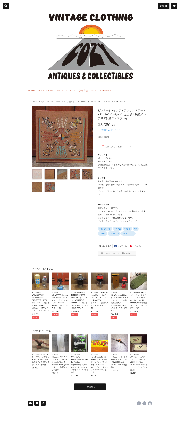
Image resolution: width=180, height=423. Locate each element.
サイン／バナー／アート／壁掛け (60, 102)
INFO (41, 90)
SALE (93, 90)
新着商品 (83, 90)
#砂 (135, 229)
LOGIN (163, 6)
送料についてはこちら (110, 130)
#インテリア (114, 233)
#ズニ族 (118, 229)
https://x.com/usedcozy (144, 403)
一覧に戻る (90, 386)
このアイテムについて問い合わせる (118, 253)
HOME (31, 90)
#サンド (127, 229)
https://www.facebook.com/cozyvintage (139, 403)
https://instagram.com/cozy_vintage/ (150, 403)
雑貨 (42, 102)
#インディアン (105, 229)
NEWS (49, 90)
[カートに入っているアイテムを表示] (174, 6)
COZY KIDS (62, 90)
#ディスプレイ (128, 233)
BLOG (73, 90)
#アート (102, 233)
